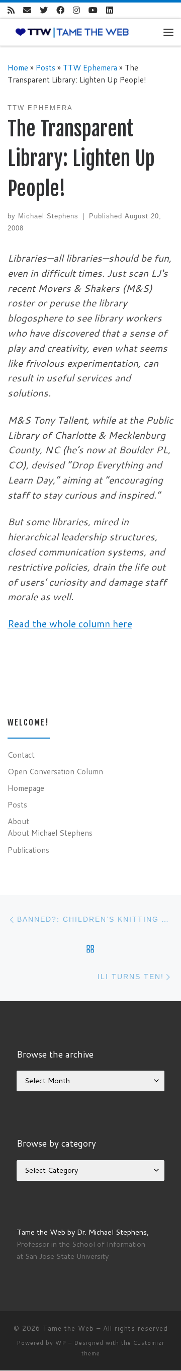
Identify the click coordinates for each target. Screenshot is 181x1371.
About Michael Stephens (50, 832)
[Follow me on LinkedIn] (109, 10)
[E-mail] (27, 10)
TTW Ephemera (90, 67)
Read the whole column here (70, 623)
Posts (45, 67)
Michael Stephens (48, 216)
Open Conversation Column (55, 771)
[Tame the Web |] (72, 31)
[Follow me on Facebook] (60, 10)
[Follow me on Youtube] (93, 10)
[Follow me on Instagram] (76, 10)
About (18, 821)
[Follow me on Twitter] (44, 10)
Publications (28, 849)
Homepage (26, 787)
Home (18, 67)
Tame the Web (68, 1328)
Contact (21, 754)
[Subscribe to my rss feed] (11, 10)
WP (60, 1343)
